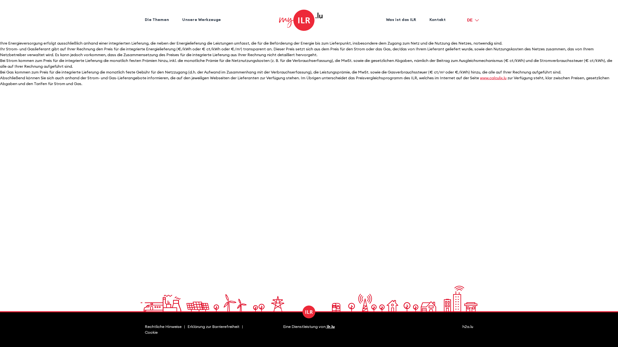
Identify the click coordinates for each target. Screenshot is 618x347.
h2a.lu (467, 327)
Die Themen (157, 20)
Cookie (151, 332)
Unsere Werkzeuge (201, 20)
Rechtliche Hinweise (163, 327)
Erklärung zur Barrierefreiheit (213, 327)
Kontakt (437, 20)
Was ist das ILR (401, 20)
